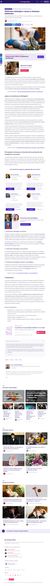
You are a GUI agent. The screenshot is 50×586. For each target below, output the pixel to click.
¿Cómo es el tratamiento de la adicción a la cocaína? (42, 414)
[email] (19, 24)
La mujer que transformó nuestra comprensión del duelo (34, 469)
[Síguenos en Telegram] (18, 575)
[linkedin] (16, 24)
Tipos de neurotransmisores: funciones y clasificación (30, 91)
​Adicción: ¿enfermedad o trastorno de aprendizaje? (6, 414)
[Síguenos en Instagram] (13, 575)
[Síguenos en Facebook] (6, 575)
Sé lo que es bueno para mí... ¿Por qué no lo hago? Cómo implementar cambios (36, 521)
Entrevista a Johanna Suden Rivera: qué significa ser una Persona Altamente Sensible (12, 470)
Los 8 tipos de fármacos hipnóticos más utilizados (13, 396)
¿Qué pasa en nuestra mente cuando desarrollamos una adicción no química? (30, 415)
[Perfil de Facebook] (7, 377)
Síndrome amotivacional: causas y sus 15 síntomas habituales (18, 414)
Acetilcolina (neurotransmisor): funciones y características (30, 147)
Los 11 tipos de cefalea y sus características (27, 273)
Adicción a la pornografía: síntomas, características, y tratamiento (36, 395)
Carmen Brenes (14, 194)
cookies (41, 582)
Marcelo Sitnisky (15, 174)
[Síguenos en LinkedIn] (10, 575)
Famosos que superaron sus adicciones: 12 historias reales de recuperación (13, 447)
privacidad (37, 582)
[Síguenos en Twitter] (8, 575)
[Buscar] (37, 1)
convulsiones (27, 268)
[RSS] (20, 575)
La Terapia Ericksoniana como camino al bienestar (35, 447)
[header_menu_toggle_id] (1, 1)
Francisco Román (36, 194)
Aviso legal (33, 582)
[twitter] (13, 24)
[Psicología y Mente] (25, 1)
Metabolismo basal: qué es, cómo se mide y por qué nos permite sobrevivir (13, 521)
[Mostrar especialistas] (3, 531)
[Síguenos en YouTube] (15, 575)
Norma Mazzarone (36, 174)
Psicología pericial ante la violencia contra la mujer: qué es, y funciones (36, 500)
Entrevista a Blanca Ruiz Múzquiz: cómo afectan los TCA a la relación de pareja (12, 500)
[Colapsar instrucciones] (43, 341)
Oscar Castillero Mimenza (12, 20)
